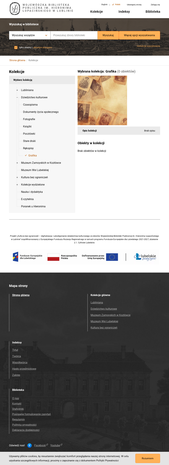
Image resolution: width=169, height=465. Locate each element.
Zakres (16, 375)
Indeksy (124, 12)
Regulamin (18, 419)
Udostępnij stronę (134, 5)
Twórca (16, 356)
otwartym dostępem (42, 47)
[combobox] (74, 35)
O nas (15, 398)
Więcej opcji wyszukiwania (139, 35)
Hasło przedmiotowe (24, 368)
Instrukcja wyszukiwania (148, 46)
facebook (40, 445)
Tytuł (15, 350)
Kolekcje (96, 12)
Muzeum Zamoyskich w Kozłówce (110, 315)
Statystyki (18, 408)
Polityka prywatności (24, 424)
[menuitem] (27, 90)
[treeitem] (42, 90)
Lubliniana (97, 302)
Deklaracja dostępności (25, 430)
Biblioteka (153, 12)
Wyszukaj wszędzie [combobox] (23, 35)
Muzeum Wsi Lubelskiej (104, 321)
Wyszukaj (108, 35)
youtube (55, 445)
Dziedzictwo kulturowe (104, 308)
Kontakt (16, 403)
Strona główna (17, 60)
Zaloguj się (155, 5)
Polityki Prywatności (107, 460)
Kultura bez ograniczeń (104, 327)
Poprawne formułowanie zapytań (31, 414)
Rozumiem (147, 458)
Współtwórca (19, 362)
